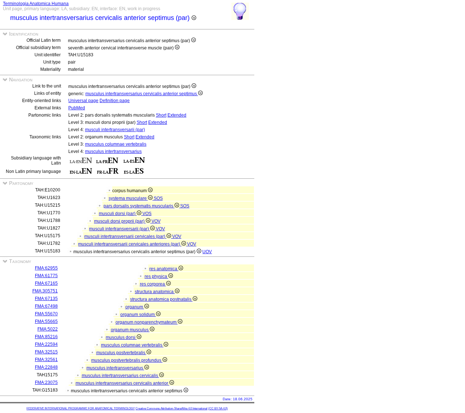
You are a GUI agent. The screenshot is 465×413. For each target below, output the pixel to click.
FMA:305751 (45, 290)
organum (134, 306)
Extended (176, 115)
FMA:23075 (46, 382)
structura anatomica (155, 291)
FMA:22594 (46, 344)
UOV (207, 251)
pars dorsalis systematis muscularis (139, 205)
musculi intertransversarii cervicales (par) (125, 236)
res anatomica (163, 268)
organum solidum (138, 314)
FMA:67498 (46, 306)
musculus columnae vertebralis (115, 144)
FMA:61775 (46, 275)
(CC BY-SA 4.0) (218, 408)
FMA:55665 (46, 321)
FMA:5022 (47, 329)
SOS (158, 198)
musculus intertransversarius (113, 151)
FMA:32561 (46, 359)
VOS (146, 213)
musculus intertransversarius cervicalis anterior (122, 383)
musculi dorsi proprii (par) (120, 221)
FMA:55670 (46, 313)
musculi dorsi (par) (118, 213)
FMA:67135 (46, 298)
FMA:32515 (46, 352)
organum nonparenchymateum (147, 322)
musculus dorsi (121, 337)
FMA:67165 (46, 283)
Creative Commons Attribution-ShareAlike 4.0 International (171, 408)
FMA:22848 (46, 367)
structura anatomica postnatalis (161, 299)
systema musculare (128, 198)
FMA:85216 (46, 336)
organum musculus (130, 329)
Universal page (83, 100)
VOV (156, 221)
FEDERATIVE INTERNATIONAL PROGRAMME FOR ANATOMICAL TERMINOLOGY (81, 408)
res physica (156, 276)
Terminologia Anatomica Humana (36, 3)
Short (161, 115)
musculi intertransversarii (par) (115, 129)
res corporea (153, 284)
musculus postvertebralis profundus (126, 360)
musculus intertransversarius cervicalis (120, 375)
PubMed (76, 107)
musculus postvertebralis (121, 352)
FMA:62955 (46, 268)
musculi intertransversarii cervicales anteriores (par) (129, 244)
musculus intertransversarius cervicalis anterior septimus (141, 93)
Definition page (115, 100)
